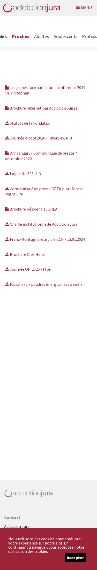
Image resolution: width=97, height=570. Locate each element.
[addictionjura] (30, 8)
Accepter (75, 557)
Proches (20, 36)
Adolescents (65, 36)
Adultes (41, 36)
